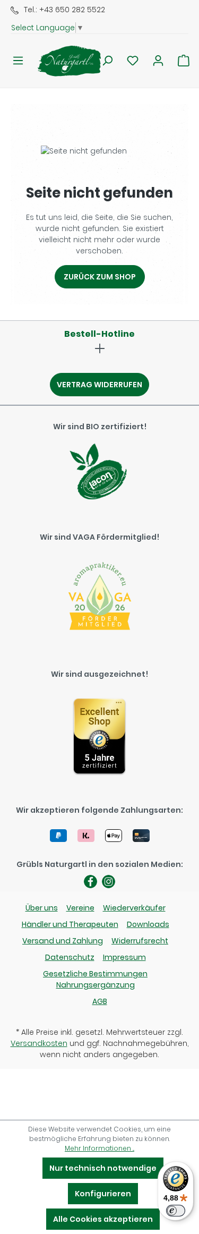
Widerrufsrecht (139, 940)
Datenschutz (69, 957)
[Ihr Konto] (158, 60)
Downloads (148, 924)
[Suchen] (107, 60)
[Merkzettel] (132, 60)
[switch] (175, 1210)
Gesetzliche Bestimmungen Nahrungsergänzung (95, 979)
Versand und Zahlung (62, 940)
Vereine (80, 908)
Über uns (41, 908)
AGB (99, 1001)
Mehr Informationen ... (99, 1148)
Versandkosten (39, 1043)
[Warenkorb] (183, 60)
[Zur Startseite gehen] (62, 61)
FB (90, 881)
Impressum (124, 957)
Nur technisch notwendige (103, 1168)
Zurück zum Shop (100, 276)
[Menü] (18, 60)
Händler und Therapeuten (70, 924)
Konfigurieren (103, 1193)
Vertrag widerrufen (99, 384)
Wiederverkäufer (134, 908)
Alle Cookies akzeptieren (103, 1219)
